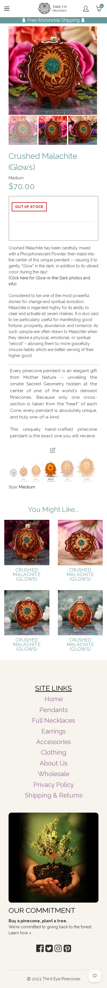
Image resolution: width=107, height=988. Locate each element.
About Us (53, 763)
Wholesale (53, 773)
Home (54, 699)
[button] (40, 948)
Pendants (53, 710)
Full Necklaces (53, 720)
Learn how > (20, 933)
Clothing (53, 752)
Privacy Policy (53, 784)
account (86, 8)
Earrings (53, 731)
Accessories (53, 741)
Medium (27, 487)
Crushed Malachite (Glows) (27, 575)
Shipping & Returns (53, 795)
